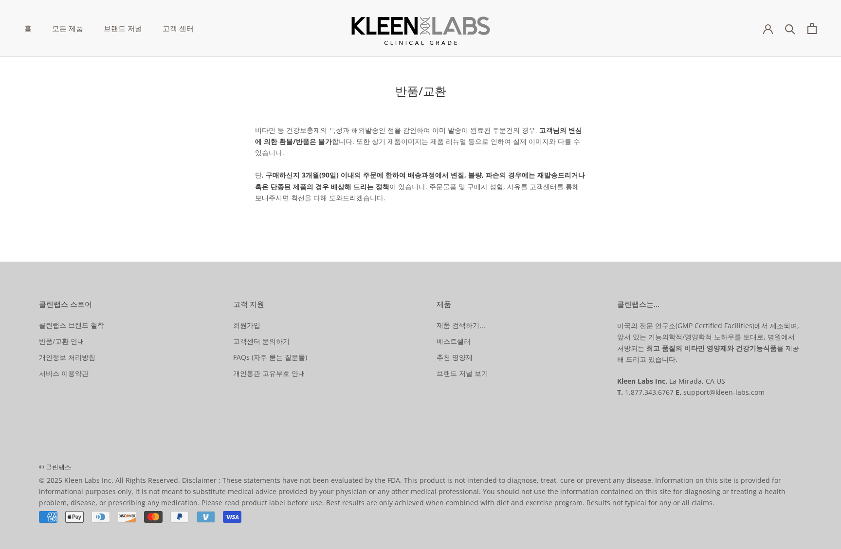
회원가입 (246, 325)
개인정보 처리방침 (67, 357)
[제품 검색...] (790, 28)
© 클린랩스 (55, 466)
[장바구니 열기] (812, 28)
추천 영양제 (455, 357)
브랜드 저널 (123, 28)
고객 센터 (178, 28)
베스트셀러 (454, 341)
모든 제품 (67, 28)
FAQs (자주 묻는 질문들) (270, 357)
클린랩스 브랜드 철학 (71, 325)
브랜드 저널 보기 (462, 373)
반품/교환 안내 (61, 341)
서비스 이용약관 (64, 373)
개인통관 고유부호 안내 (269, 373)
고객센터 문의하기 (261, 341)
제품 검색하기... (461, 325)
